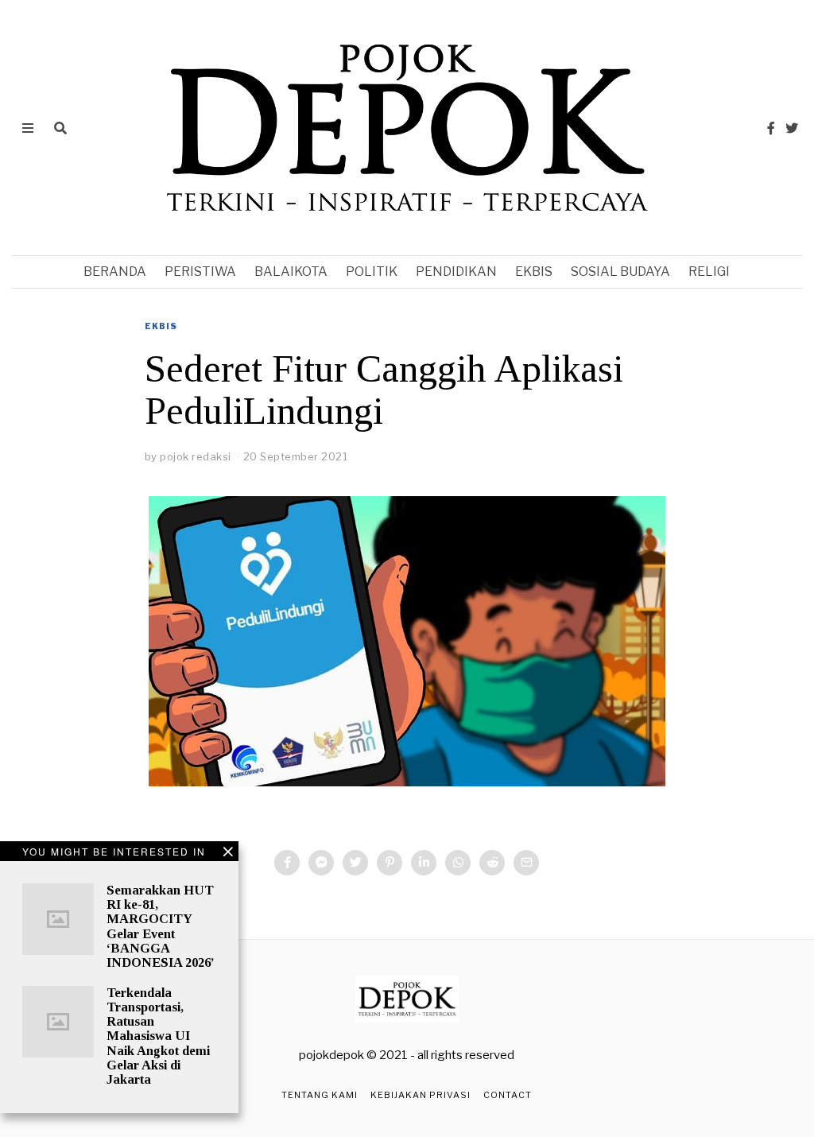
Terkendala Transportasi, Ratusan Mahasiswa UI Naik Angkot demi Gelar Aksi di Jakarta (158, 1036)
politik (371, 271)
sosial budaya (620, 271)
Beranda (114, 271)
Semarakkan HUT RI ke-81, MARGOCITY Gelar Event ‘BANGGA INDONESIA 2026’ (161, 926)
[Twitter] (791, 128)
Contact (507, 1094)
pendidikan (456, 271)
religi (709, 271)
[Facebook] (771, 128)
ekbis (533, 271)
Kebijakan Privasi (420, 1094)
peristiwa (200, 271)
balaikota (291, 271)
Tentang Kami (319, 1094)
